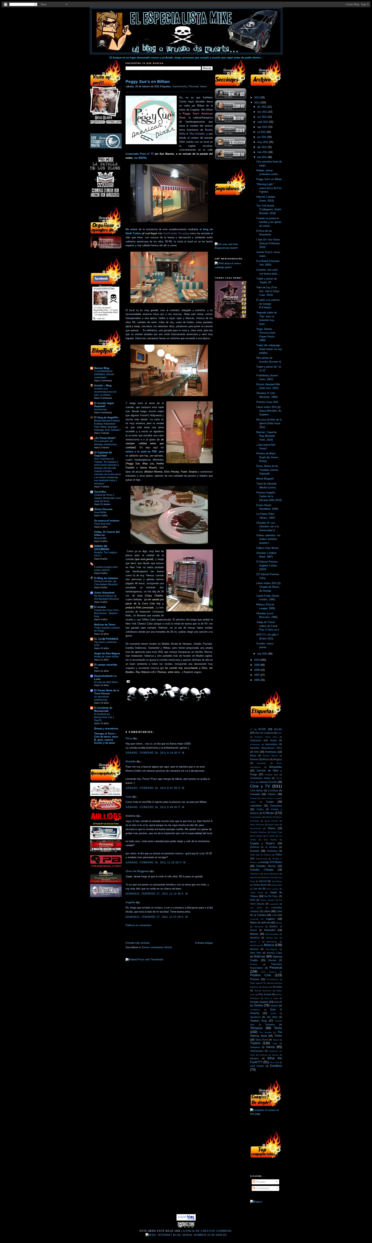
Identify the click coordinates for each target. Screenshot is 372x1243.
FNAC (252, 855)
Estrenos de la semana (263, 847)
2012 (257, 97)
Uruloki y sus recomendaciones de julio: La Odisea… (105, 391)
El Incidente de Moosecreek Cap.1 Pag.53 (104, 717)
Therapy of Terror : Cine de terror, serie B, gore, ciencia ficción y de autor (106, 738)
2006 (257, 680)
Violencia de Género (269, 1055)
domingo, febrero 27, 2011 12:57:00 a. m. (157, 916)
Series (258, 1005)
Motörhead (255, 945)
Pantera (253, 964)
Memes (254, 933)
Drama (271, 828)
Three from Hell (102, 523)
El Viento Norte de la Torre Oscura (106, 692)
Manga (279, 923)
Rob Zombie (265, 994)
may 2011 (263, 142)
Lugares (270, 918)
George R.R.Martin (271, 862)
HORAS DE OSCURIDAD (101, 548)
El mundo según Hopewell (104, 405)
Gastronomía (179, 86)
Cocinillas (273, 790)
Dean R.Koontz (257, 825)
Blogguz (277, 759)
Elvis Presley (270, 840)
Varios (203, 86)
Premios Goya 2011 (267, 402)
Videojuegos (257, 1051)
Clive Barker (256, 790)
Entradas (260, 1181)
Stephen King (258, 1020)
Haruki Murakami (271, 874)
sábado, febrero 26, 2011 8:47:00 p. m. (155, 788)
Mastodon (269, 930)
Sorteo (273, 1013)
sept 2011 (263, 121)
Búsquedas (275, 766)
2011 (257, 102)
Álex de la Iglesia (264, 733)
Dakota (269, 817)
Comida (253, 798)
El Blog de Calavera (106, 578)
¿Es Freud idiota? (105, 438)
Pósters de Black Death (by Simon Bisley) (267, 457)
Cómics (272, 794)
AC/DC (262, 729)
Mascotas (259, 927)
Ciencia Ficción (268, 782)
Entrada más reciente (138, 942)
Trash (274, 1043)
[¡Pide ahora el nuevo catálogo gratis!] (230, 267)
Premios (254, 979)
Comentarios (262, 1188)
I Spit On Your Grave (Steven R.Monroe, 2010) (268, 243)
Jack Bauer (277, 881)
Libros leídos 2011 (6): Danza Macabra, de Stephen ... (268, 411)
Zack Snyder (257, 1066)
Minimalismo (272, 942)
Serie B (278, 1002)
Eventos (254, 850)
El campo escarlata (105, 664)
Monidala (131, 761)
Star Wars (272, 1017)
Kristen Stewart (267, 900)
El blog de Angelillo (106, 417)
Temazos (256, 1028)
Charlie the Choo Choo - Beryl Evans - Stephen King (107, 613)
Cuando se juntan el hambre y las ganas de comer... (268, 222)
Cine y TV (260, 786)
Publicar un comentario (138, 925)
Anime (273, 740)
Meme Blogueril (265, 478)
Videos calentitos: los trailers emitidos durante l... (268, 539)
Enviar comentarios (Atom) (157, 947)
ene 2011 (262, 653)
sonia (129, 796)
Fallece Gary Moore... (268, 547)
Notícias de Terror (104, 624)
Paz (96, 668)
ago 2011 (262, 126)
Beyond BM (100, 538)
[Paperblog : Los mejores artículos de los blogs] (186, 1219)
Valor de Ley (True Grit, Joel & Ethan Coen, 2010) (267, 291)
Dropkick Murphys (258, 832)
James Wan (276, 885)
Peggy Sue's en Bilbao (148, 81)
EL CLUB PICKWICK (106, 638)
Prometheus (272, 979)
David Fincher (271, 821)
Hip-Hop (253, 877)
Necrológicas (271, 949)
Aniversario (255, 744)
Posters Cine (260, 975)
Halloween (254, 874)
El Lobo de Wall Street (106, 682)
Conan (269, 801)
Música (269, 945)
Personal (193, 86)
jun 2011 (262, 137)
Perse (129, 738)
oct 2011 (262, 116)
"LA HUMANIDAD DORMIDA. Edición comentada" (104, 374)
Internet (263, 881)
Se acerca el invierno (106, 520)
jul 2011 (262, 131)
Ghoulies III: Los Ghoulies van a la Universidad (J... (267, 526)
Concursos (276, 805)
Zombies (276, 1065)
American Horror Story (266, 737)
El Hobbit (258, 836)
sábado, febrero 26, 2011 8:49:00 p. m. (155, 807)
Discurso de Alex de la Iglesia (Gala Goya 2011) (269, 423)
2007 (257, 674)
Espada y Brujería (262, 843)
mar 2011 (262, 152)
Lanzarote (273, 904)
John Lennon (272, 889)
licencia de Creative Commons (206, 1230)
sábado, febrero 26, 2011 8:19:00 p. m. (155, 752)
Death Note (273, 825)
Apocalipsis (271, 744)
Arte (256, 751)
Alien (279, 733)
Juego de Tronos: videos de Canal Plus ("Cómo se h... (268, 626)
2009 (257, 664)
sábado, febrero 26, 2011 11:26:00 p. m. (156, 862)
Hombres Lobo (267, 877)
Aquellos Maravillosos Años (266, 748)
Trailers (255, 1043)
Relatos (265, 987)
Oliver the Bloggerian (137, 871)
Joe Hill (257, 888)
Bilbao (265, 759)
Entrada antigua (204, 942)
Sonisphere (255, 1010)
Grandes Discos (266, 866)
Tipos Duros (261, 1039)
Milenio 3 (255, 942)
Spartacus (255, 1017)
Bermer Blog (101, 368)
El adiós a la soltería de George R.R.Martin (267, 304)
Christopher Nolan (260, 778)
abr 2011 (262, 147)
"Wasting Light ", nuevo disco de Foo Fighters (268, 188)
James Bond (260, 885)
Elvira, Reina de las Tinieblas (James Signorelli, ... (267, 470)
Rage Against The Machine (262, 983)
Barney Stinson (270, 756)
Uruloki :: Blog (103, 385)
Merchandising (271, 934)
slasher (274, 1005)
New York (255, 952)
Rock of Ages (271, 998)
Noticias (259, 956)
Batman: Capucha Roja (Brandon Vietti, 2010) (266, 436)
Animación (255, 740)
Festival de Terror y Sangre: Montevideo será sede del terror (107, 498)
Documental (255, 828)
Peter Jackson (268, 972)
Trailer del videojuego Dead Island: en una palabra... (269, 349)
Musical (254, 949)
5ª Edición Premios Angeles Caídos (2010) (267, 565)
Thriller (278, 1035)
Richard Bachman (263, 991)
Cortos (260, 809)
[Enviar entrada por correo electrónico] (128, 681)
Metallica (255, 937)
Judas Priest (256, 892)
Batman (254, 759)
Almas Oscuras (103, 509)
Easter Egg (276, 832)
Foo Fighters (265, 855)
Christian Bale (271, 775)
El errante (100, 607)
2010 (257, 659)
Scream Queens (259, 1001)
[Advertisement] (171, 935)
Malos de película (260, 922)
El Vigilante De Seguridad (103, 454)
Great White (100, 512)
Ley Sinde (256, 908)
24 (251, 729)
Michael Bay (272, 938)
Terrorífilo (100, 491)
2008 (257, 669)
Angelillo (130, 902)
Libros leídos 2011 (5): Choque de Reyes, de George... (268, 587)
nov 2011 (262, 111)
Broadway (261, 763)
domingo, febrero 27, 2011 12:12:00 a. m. (157, 893)
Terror (278, 1028)
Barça (253, 755)
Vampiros (255, 1047)
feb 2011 (262, 157)
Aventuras (270, 751)
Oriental (272, 960)
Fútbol (278, 854)
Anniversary (100, 409)
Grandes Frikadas (262, 869)
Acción (278, 729)
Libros (267, 911)
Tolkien (276, 1040)
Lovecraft (254, 919)
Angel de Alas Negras (107, 653)
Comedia (255, 794)
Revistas (277, 987)
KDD (252, 900)
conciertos (256, 805)
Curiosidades (256, 817)
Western (254, 1058)
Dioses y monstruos (106, 728)
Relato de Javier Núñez (106, 656)
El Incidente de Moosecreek (103, 709)
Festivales (272, 851)
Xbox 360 (274, 1062)
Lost (274, 915)
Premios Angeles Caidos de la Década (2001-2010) (269, 496)
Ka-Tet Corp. (271, 896)
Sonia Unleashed (104, 592)
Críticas (268, 813)
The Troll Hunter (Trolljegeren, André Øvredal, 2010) (268, 209)
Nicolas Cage (274, 952)
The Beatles (265, 1032)
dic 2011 (262, 106)
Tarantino (270, 1024)
